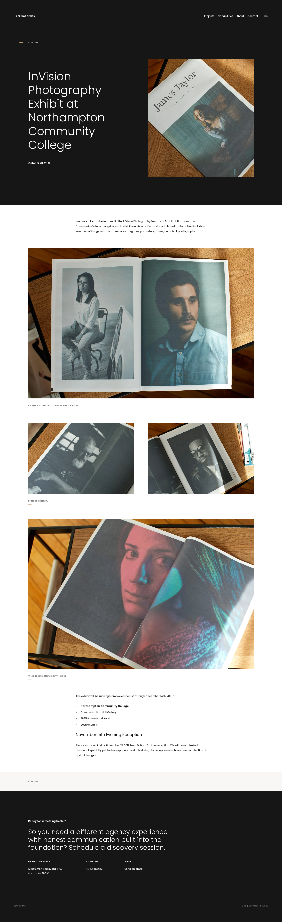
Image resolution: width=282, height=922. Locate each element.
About (240, 16)
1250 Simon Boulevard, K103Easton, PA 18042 (45, 871)
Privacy (264, 906)
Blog (244, 906)
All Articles (33, 43)
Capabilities (225, 16)
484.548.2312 (94, 869)
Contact (252, 16)
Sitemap (253, 906)
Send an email (133, 869)
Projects (209, 16)
